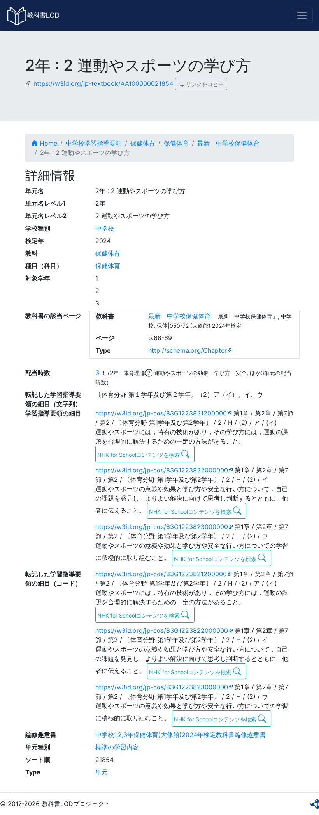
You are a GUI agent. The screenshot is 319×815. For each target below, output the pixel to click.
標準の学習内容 (117, 747)
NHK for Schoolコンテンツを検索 (139, 454)
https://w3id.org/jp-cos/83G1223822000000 (161, 470)
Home (47, 143)
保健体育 (142, 143)
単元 (101, 772)
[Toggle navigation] (302, 15)
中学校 (104, 228)
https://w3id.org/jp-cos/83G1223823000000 (161, 527)
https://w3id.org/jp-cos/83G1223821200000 (161, 413)
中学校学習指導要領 (94, 143)
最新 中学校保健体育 (228, 143)
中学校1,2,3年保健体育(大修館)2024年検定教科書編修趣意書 (180, 735)
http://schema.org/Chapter (187, 350)
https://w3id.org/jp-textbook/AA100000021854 (103, 83)
